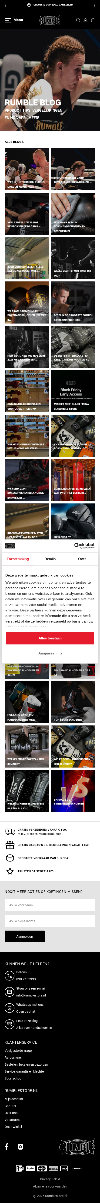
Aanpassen (47, 653)
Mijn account (14, 1099)
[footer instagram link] (20, 1147)
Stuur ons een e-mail (30, 988)
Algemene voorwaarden (50, 1186)
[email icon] (10, 992)
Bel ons (21, 972)
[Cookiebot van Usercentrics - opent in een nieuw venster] (74, 546)
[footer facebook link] (6, 1146)
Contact (10, 1106)
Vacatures (12, 1120)
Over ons (11, 1113)
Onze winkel (13, 1127)
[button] (78, 20)
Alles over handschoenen (34, 1028)
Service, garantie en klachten (25, 1071)
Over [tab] (82, 559)
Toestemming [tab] (18, 559)
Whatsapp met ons (29, 1004)
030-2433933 (26, 979)
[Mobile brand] (49, 20)
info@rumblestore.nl (31, 995)
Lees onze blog (27, 1021)
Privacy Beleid (50, 1179)
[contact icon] (10, 976)
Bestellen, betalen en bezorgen (26, 1064)
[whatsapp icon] (10, 1008)
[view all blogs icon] (10, 1024)
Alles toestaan (50, 638)
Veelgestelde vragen (19, 1050)
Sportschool (13, 1078)
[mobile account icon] (85, 20)
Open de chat (25, 1011)
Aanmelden (24, 936)
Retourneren (14, 1057)
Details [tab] (50, 559)
